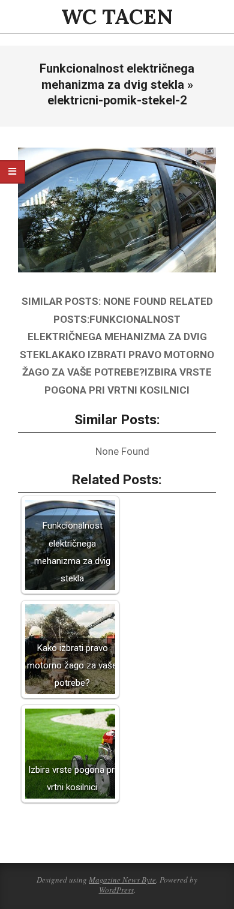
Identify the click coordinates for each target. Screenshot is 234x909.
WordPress (116, 889)
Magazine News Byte (122, 879)
